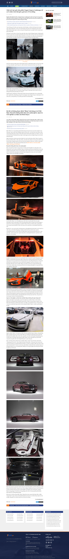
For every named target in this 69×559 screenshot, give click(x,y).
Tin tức (11, 6)
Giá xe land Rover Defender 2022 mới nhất (10, 520)
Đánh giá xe (49, 6)
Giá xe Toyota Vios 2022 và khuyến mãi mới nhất (53, 517)
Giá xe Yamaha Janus (40, 515)
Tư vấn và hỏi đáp (24, 6)
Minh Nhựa (12, 505)
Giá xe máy (43, 6)
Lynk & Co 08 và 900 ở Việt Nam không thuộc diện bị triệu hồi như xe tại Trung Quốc (57, 20)
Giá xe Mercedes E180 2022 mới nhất (20, 515)
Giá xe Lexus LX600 (10, 515)
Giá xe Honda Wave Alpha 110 (30, 518)
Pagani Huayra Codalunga (27, 104)
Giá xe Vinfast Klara (39, 517)
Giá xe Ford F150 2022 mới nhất (10, 517)
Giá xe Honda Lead (29, 520)
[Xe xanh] (17, 6)
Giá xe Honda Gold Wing (40, 518)
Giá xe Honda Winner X (30, 517)
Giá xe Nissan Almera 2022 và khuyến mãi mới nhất (53, 513)
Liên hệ (47, 546)
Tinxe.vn (11, 535)
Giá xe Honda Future (30, 515)
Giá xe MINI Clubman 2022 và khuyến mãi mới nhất (53, 520)
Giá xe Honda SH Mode (30, 514)
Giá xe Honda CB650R (40, 514)
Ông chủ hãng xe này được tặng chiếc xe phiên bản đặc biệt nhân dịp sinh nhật (21, 21)
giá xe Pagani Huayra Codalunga (16, 104)
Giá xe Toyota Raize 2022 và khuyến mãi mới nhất (53, 515)
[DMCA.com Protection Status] (39, 101)
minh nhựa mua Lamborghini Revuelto (22, 505)
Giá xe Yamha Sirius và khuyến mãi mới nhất (52, 519)
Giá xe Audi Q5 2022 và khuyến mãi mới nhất (52, 516)
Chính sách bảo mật (49, 547)
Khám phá (31, 6)
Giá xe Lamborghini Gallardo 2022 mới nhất (20, 518)
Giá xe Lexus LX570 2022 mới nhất (10, 514)
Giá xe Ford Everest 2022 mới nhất (20, 520)
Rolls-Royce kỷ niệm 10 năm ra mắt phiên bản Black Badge (18, 124)
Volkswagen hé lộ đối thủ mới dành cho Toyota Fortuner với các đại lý (57, 14)
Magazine (55, 6)
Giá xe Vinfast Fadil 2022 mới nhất (10, 518)
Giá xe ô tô (37, 6)
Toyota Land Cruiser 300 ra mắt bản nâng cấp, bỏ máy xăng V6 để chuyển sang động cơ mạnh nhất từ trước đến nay (57, 26)
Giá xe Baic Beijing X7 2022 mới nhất (20, 517)
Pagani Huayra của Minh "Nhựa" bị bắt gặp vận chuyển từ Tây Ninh (19, 23)
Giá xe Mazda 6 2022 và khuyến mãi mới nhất (52, 523)
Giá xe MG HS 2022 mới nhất (20, 514)
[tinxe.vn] (34, 2)
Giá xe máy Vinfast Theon (40, 520)
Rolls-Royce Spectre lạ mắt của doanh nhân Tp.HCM (17, 128)
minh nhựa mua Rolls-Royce (34, 505)
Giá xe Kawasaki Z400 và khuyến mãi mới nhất (53, 524)
